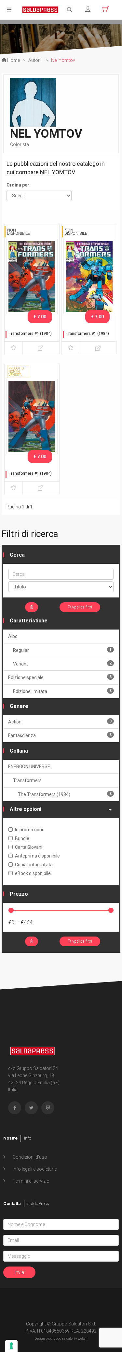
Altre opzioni (25, 809)
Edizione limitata (62, 691)
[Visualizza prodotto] (41, 348)
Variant (62, 663)
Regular (62, 650)
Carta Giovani (28, 847)
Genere (19, 706)
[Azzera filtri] (31, 607)
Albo (13, 636)
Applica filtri (82, 607)
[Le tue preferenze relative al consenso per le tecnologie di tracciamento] (11, 1346)
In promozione (30, 829)
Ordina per (18, 184)
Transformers (27, 780)
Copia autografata (34, 864)
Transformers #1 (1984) (30, 333)
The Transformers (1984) (65, 794)
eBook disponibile (33, 873)
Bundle (22, 838)
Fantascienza (60, 735)
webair (83, 1338)
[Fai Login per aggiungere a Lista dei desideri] (13, 348)
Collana (19, 751)
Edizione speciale (60, 677)
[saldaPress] (40, 9)
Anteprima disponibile (37, 855)
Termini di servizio (30, 1181)
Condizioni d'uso (29, 1157)
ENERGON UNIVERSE (29, 766)
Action (60, 721)
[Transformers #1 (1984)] (32, 276)
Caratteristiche (28, 621)
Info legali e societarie (34, 1169)
